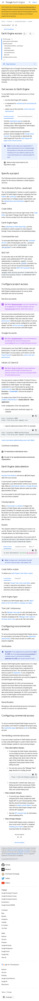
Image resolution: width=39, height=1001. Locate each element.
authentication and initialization (14, 201)
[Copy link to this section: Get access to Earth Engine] (31, 89)
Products (9, 21)
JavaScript (12, 197)
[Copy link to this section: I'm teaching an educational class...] (30, 451)
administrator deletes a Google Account (24, 486)
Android (4, 936)
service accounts (18, 325)
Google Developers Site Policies (14, 853)
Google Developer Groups (9, 896)
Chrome (4, 939)
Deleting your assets (16, 827)
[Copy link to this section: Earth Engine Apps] (19, 223)
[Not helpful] (16, 25)
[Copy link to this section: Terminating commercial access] (31, 736)
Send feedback (9, 29)
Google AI (4, 981)
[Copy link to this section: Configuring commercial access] (3, 719)
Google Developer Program (10, 893)
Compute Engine (10, 309)
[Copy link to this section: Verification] (13, 646)
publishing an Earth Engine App (16, 227)
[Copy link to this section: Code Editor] (14, 209)
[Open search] (30, 2)
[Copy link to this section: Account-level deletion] (23, 472)
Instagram (5, 919)
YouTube (4, 928)
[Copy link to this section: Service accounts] (18, 299)
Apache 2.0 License (24, 852)
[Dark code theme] (32, 415)
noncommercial (31, 103)
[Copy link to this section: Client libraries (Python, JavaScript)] (33, 188)
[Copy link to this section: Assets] (9, 525)
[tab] (9, 116)
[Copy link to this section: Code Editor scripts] (20, 569)
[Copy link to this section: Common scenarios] (20, 446)
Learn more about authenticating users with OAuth (18, 440)
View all (4, 957)
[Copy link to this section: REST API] (11, 253)
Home (3, 21)
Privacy (9, 992)
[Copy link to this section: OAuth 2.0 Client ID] (20, 363)
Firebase (4, 942)
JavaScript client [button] (20, 546)
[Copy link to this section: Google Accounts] (18, 333)
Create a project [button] (8, 116)
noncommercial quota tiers (27, 7)
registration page (15, 121)
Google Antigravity (7, 948)
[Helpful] (13, 25)
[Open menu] (3, 2)
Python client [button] (7, 546)
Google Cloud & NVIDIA (8, 905)
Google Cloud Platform (8, 978)
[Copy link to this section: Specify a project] (21, 173)
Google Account (17, 338)
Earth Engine (19, 2)
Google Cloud (5, 951)
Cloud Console (6, 355)
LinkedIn (4, 922)
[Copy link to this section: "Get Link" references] (22, 608)
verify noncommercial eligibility (26, 654)
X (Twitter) (5, 925)
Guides (30, 21)
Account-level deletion (9, 475)
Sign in (34, 2)
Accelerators (5, 902)
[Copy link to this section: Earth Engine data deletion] (30, 467)
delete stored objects (24, 805)
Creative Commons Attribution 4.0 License (18, 850)
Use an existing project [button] (25, 116)
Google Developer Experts (9, 899)
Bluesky (4, 916)
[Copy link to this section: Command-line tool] (20, 237)
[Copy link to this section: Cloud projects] (16, 502)
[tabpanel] (19, 143)
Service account (17, 304)
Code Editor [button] (7, 578)
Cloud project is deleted (15, 506)
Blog (3, 913)
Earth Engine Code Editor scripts (22, 573)
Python (4, 197)
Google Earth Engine (20, 21)
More (31, 546)
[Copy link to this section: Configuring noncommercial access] (11, 629)
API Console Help (20, 813)
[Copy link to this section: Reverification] (15, 702)
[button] (19, 64)
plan (26, 728)
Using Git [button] (18, 578)
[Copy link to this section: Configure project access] (30, 284)
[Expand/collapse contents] (12, 39)
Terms (3, 992)
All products (5, 984)
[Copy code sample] (35, 415)
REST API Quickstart (23, 268)
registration (17, 673)
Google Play (5, 954)
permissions (6, 321)
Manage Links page (13, 612)
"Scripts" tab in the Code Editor (20, 583)
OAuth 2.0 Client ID (17, 368)
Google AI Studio (6, 945)
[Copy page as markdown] (30, 33)
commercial (20, 103)
